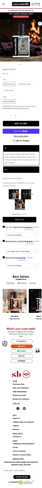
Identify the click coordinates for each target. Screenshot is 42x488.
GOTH (21, 356)
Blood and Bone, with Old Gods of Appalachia (21, 241)
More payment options (21, 136)
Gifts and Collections (21, 388)
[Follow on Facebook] (24, 408)
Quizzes (16, 426)
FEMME (22, 361)
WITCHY (21, 351)
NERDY (22, 346)
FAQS (15, 441)
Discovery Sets (18, 384)
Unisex (32, 283)
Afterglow (14, 316)
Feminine (10, 283)
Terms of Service (19, 451)
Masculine (22, 283)
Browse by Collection (21, 399)
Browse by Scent (19, 395)
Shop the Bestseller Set (21, 16)
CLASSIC (22, 341)
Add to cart (21, 124)
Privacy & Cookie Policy (22, 455)
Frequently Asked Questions (23, 444)
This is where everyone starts (21, 14)
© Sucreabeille (13, 482)
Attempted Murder (11, 258)
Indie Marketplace (20, 392)
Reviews (16, 429)
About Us (16, 418)
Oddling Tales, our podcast (23, 422)
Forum (15, 447)
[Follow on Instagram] (17, 408)
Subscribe (22, 477)
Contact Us (17, 437)
